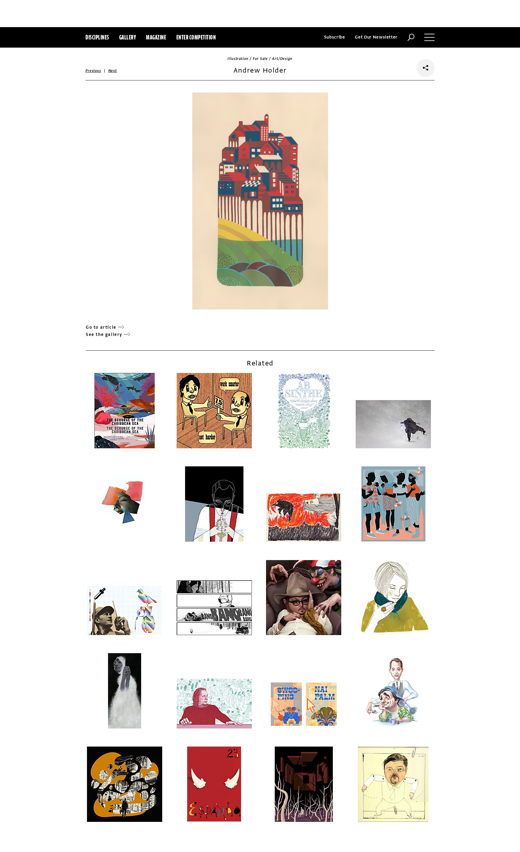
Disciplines (97, 37)
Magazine (156, 37)
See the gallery (104, 334)
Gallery (127, 37)
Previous (93, 70)
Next (112, 70)
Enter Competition (196, 37)
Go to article (101, 327)
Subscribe (334, 37)
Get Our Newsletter (376, 37)
